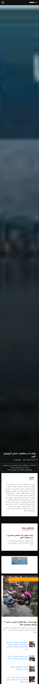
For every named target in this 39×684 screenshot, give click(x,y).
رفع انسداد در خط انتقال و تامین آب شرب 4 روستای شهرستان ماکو (20, 623)
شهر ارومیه (17, 460)
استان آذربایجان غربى (29, 460)
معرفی (31, 477)
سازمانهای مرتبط (28, 527)
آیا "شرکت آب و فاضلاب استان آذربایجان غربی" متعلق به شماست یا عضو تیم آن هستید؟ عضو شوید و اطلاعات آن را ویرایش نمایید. (19, 467)
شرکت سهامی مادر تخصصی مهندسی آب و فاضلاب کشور (20, 536)
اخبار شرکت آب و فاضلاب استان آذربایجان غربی (23, 579)
